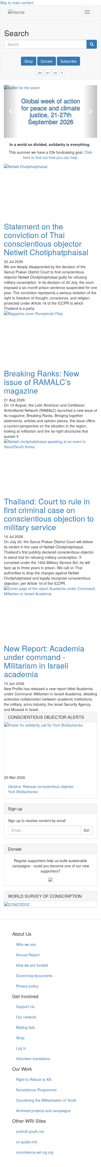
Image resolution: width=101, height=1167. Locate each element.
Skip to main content (16, 2)
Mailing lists (25, 1027)
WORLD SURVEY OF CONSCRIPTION (45, 896)
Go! (87, 830)
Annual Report (28, 954)
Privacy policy (27, 986)
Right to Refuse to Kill (33, 1079)
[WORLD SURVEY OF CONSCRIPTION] (50, 904)
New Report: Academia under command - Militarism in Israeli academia (44, 661)
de (40, 72)
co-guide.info (26, 1141)
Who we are (26, 944)
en (47, 72)
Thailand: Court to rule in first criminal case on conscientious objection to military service (49, 514)
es (55, 72)
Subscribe (68, 61)
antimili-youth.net (30, 1131)
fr (62, 72)
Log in (21, 1048)
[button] (11, 111)
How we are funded (32, 965)
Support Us (25, 1006)
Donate (47, 61)
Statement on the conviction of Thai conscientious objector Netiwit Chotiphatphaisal (46, 239)
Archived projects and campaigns (43, 1110)
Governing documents (34, 975)
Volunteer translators (33, 1058)
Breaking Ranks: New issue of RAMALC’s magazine (41, 382)
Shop (28, 61)
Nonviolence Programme (36, 1089)
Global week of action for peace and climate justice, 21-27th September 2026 (50, 111)
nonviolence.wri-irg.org (34, 1152)
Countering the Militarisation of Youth (46, 1100)
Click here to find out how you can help (57, 155)
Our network (26, 1016)
